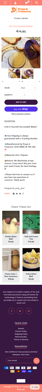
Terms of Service (21, 339)
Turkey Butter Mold (31, 275)
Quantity (8, 95)
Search (21, 328)
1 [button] (19, 81)
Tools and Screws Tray (31, 238)
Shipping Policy (21, 334)
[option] (14, 73)
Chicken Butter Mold (11, 238)
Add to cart (21, 102)
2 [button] (22, 81)
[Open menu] (5, 2)
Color (7, 88)
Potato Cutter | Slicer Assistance (11, 275)
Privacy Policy (21, 331)
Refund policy (21, 337)
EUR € (20, 381)
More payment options (21, 114)
